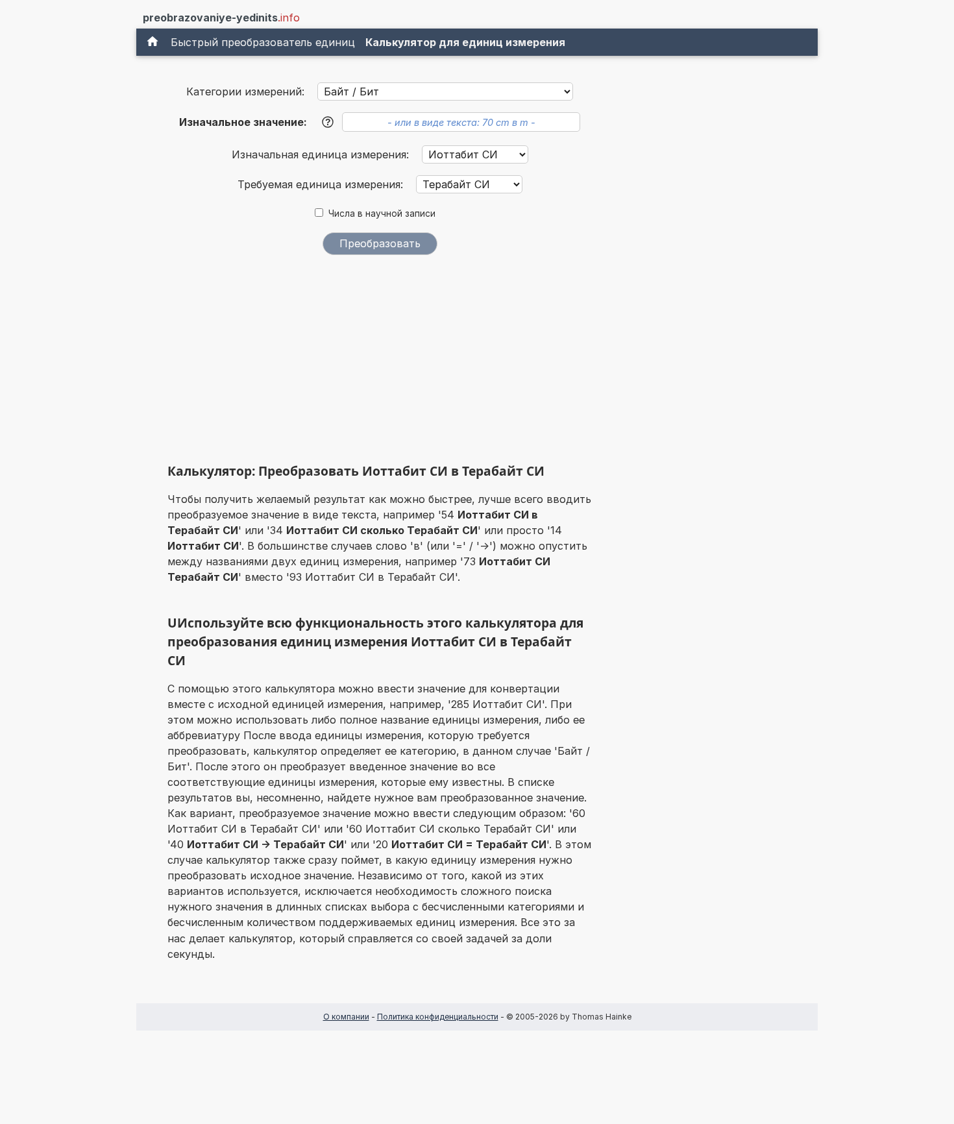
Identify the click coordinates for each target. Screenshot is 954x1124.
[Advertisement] (379, 362)
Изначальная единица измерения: (322, 154)
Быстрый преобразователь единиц (263, 42)
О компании (346, 1016)
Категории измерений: (245, 91)
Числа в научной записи (381, 213)
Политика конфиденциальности (437, 1016)
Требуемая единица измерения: (322, 184)
